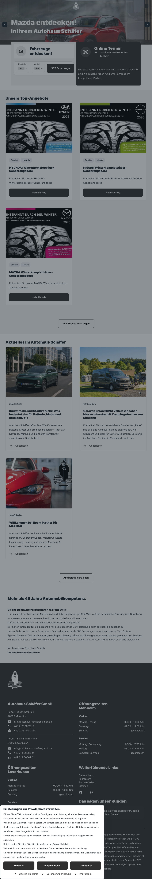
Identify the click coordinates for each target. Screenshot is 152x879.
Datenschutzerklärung (58, 873)
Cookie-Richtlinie (28, 873)
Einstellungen (52, 865)
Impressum (85, 873)
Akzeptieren (85, 865)
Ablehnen (18, 865)
